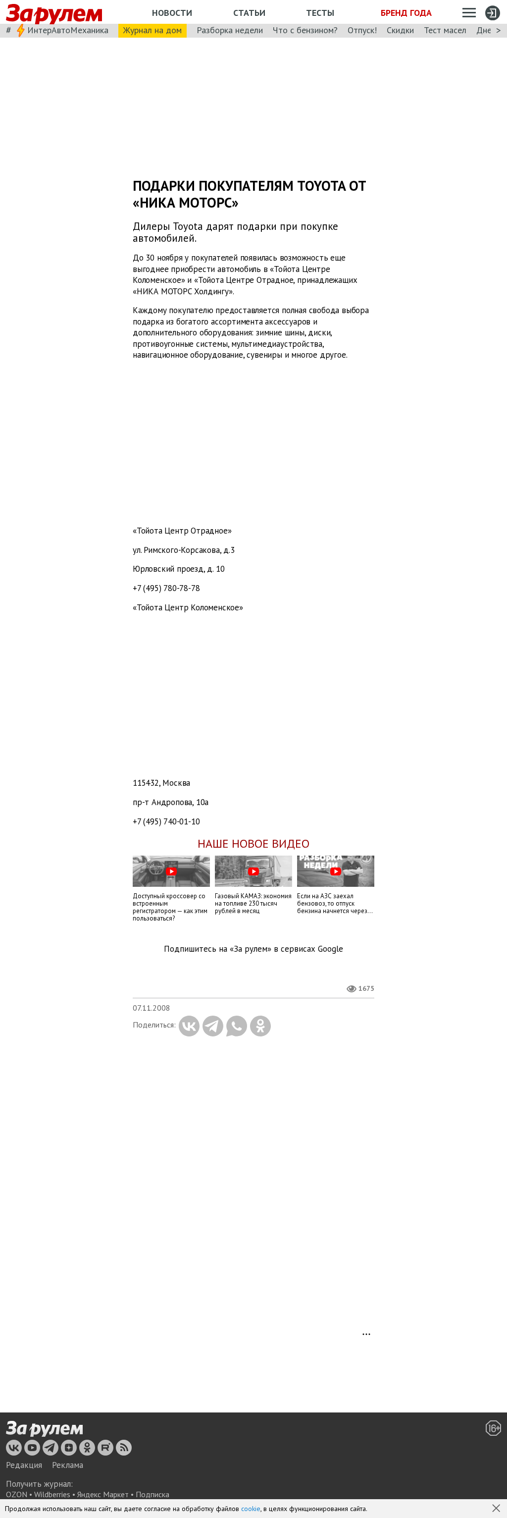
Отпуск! (362, 30)
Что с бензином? (305, 30)
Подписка (152, 1494)
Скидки (400, 30)
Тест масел (445, 30)
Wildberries (52, 1494)
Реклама (67, 1465)
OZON (16, 1494)
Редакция (24, 1465)
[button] (497, 1509)
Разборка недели (230, 30)
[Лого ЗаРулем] (54, 12)
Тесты (320, 12)
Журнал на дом (152, 30)
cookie (250, 1508)
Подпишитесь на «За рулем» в (253, 949)
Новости (172, 12)
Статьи (249, 12)
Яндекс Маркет (103, 1494)
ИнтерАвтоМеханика (67, 30)
